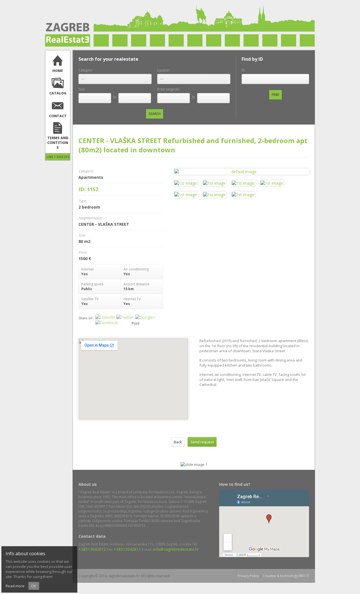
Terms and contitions (57, 142)
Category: (85, 70)
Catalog (57, 93)
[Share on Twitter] (125, 317)
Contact (58, 116)
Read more (15, 585)
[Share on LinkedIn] (105, 317)
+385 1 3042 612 (57, 157)
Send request (202, 441)
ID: (244, 70)
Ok (33, 585)
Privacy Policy (248, 575)
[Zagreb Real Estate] (180, 45)
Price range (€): (168, 89)
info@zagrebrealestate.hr (176, 549)
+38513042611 (127, 549)
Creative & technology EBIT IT (286, 575)
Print (136, 323)
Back (178, 441)
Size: (82, 89)
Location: (163, 70)
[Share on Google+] (146, 317)
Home (57, 70)
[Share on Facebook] (107, 322)
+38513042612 (92, 549)
